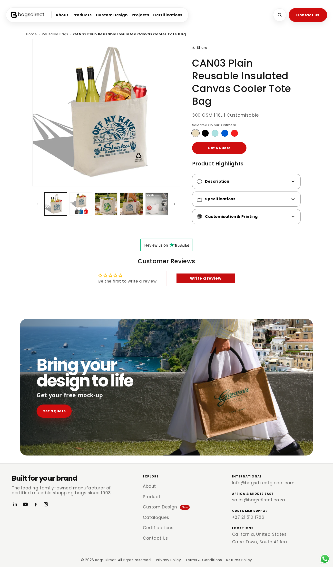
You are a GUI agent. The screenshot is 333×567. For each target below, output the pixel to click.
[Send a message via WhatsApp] (325, 559)
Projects (140, 15)
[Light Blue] (215, 133)
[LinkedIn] (15, 504)
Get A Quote (219, 147)
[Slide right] (174, 204)
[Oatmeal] (195, 133)
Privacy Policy (168, 559)
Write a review (205, 278)
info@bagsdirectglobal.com (263, 483)
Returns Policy (239, 559)
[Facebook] (35, 504)
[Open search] (279, 14)
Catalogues (156, 517)
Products (82, 15)
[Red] (234, 133)
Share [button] (202, 47)
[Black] (205, 133)
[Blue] (224, 133)
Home (31, 34)
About (62, 15)
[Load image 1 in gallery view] (55, 203)
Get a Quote (54, 411)
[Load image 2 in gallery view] (80, 203)
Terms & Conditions (204, 559)
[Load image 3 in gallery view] (106, 203)
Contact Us (308, 15)
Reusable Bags (55, 34)
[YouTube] (25, 504)
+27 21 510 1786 (248, 517)
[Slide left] (37, 204)
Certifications (167, 15)
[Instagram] (45, 504)
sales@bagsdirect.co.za (258, 500)
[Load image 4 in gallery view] (131, 203)
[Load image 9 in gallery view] (156, 203)
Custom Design (112, 15)
